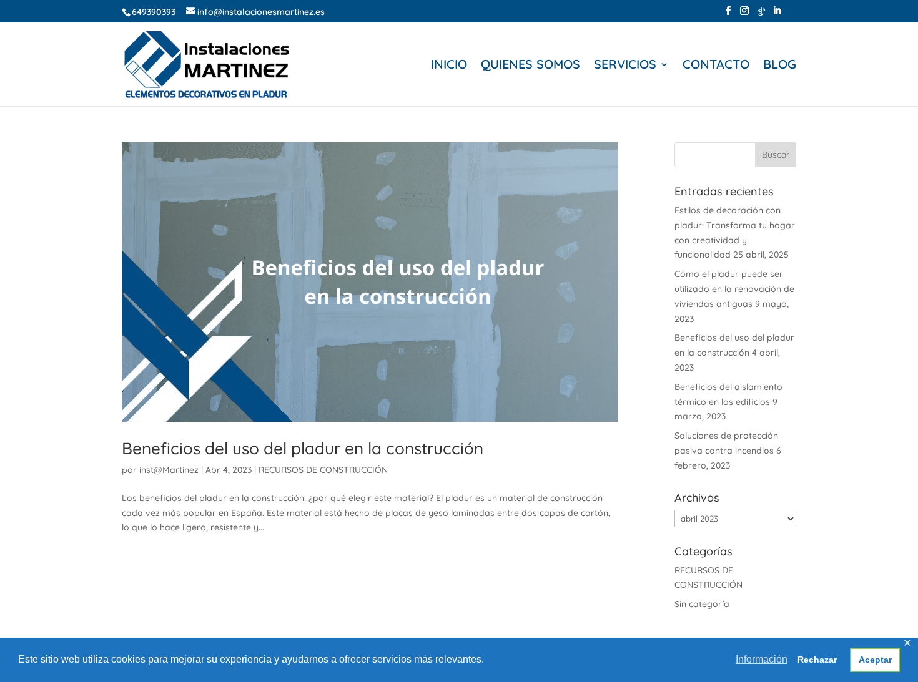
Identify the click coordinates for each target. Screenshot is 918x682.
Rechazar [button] (817, 660)
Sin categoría (701, 604)
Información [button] (761, 659)
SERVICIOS (625, 66)
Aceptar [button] (875, 660)
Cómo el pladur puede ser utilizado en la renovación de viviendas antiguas (734, 288)
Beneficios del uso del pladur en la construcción (302, 448)
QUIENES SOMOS (530, 66)
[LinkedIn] (776, 14)
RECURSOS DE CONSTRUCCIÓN (323, 469)
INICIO (449, 66)
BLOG (779, 66)
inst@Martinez (169, 469)
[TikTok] (761, 14)
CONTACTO (716, 66)
